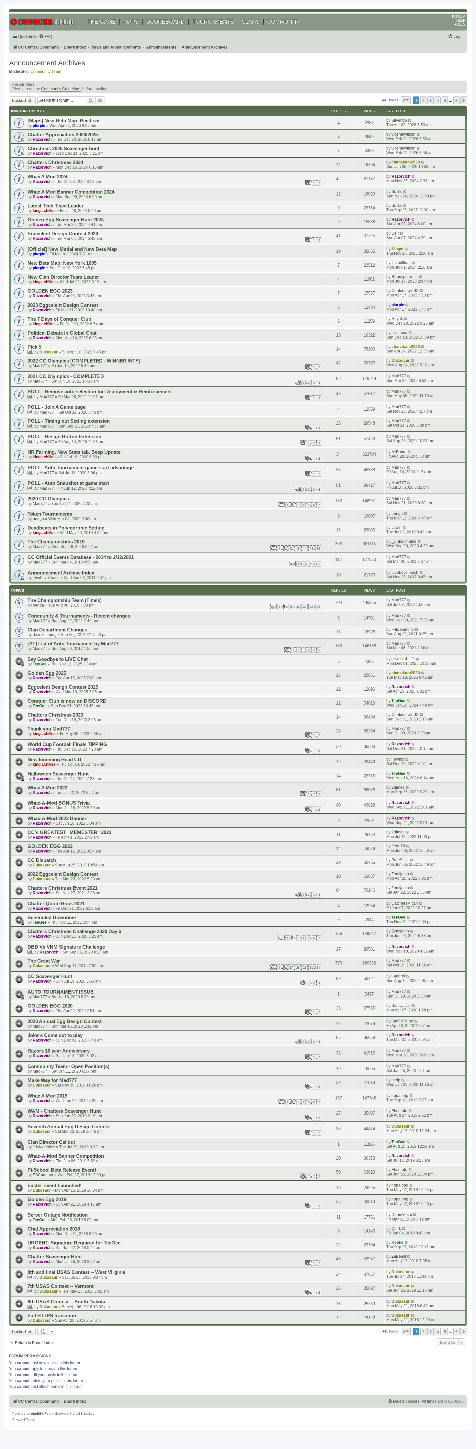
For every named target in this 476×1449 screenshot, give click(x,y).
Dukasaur (49, 352)
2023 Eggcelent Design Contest (63, 305)
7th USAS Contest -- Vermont (61, 1286)
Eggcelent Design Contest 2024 (63, 233)
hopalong (399, 1095)
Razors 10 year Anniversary (59, 1050)
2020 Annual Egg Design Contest (65, 1021)
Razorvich (42, 139)
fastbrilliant (401, 263)
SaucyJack (401, 1005)
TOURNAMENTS (213, 22)
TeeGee (40, 664)
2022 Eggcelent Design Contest (63, 874)
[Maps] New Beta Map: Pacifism (63, 120)
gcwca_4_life (403, 659)
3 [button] (430, 100)
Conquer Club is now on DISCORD (67, 701)
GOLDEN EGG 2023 (50, 291)
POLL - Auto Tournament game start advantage (81, 467)
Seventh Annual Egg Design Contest (69, 1126)
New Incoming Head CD (54, 759)
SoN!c (396, 191)
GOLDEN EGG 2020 (50, 1006)
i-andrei (398, 976)
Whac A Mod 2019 (47, 1095)
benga (38, 519)
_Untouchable (403, 541)
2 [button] (423, 100)
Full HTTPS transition (52, 1315)
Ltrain (396, 527)
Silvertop (399, 120)
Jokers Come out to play (55, 1035)
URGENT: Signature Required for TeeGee (74, 1242)
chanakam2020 (405, 162)
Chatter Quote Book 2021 (56, 903)
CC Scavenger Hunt (50, 976)
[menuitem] (45, 36)
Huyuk (397, 319)
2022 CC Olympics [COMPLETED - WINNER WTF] (84, 360)
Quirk (396, 1228)
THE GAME (101, 22)
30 (311, 967)
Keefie (397, 1242)
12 (291, 548)
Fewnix (397, 759)
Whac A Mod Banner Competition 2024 (71, 192)
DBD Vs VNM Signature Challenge (66, 947)
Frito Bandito (402, 629)
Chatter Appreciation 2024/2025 (63, 134)
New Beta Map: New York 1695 (62, 263)
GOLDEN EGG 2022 (50, 846)
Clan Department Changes (57, 629)
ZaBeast (398, 1256)
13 (298, 548)
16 (318, 548)
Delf (395, 233)
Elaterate (399, 1111)
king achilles (44, 210)
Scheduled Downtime (52, 917)
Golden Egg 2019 (47, 1199)
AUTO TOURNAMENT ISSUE (61, 992)
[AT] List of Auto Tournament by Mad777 (73, 643)
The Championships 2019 (56, 541)
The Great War (44, 961)
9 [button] (456, 100)
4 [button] (437, 100)
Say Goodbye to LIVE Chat (58, 659)
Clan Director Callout (51, 1142)
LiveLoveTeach (46, 577)
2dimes (397, 787)
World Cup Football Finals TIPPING (67, 744)
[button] (406, 100)
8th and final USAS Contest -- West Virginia (76, 1272)
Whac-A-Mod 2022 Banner (57, 818)
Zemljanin (400, 874)
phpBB (36, 1413)
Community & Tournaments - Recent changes (79, 616)
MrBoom (398, 452)
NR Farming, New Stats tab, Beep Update (74, 452)
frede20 (398, 846)
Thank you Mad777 (49, 728)
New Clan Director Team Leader (63, 277)
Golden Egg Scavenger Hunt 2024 (66, 219)
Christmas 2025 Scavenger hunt (63, 148)
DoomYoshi (401, 1214)
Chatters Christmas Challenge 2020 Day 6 (74, 931)
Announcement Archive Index (61, 572)
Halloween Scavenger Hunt (58, 773)
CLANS (250, 22)
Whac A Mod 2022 (47, 787)
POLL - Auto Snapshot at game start (68, 483)
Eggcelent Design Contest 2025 (63, 687)
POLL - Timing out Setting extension (69, 421)
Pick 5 (34, 347)
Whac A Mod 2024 (47, 176)
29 (318, 607)
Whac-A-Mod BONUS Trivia (59, 803)
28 (311, 607)
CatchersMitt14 (404, 903)
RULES (459, 24)
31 (318, 967)
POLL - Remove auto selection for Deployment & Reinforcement (100, 391)
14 (304, 548)
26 (298, 607)
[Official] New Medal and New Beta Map (72, 249)
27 (304, 607)
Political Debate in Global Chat (62, 333)
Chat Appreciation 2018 (54, 1229)
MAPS (131, 22)
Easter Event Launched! (55, 1185)
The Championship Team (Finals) (65, 600)
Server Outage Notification (58, 1215)
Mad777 (40, 365)
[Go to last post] (410, 120)
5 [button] (445, 100)
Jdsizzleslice (44, 1147)
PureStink (400, 860)
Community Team (45, 71)
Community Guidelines (61, 89)
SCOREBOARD (165, 22)
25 (291, 607)
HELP (460, 20)
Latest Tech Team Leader (56, 205)
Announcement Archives (47, 63)
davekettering (45, 634)
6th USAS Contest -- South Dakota (66, 1301)
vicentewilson (403, 134)
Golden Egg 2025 (47, 673)
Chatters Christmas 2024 (55, 162)
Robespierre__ (404, 276)
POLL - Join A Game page (56, 407)
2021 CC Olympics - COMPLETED (66, 376)
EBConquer (43, 1175)
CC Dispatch (42, 860)
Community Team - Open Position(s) (68, 1066)
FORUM (458, 16)
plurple (39, 125)
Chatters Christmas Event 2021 (62, 888)
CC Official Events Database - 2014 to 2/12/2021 (81, 557)
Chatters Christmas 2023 (55, 715)
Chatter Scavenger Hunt (55, 1256)
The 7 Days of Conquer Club (59, 319)
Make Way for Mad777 (52, 1080)
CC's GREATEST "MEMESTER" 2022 (69, 832)
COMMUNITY (283, 22)
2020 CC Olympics (48, 498)
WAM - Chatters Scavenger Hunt (64, 1111)
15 (311, 548)
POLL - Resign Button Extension (64, 436)
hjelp (395, 1080)
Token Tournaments (50, 514)
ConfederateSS (405, 290)
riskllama (399, 332)
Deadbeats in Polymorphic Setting (66, 527)
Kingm (397, 249)
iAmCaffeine (402, 1021)
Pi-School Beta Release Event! (62, 1170)
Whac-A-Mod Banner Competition (66, 1156)
